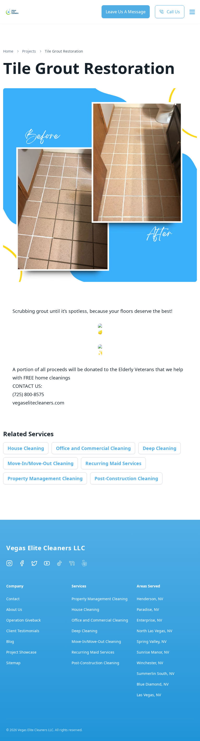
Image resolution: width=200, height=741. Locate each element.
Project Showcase (21, 652)
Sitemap (13, 662)
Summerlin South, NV (155, 673)
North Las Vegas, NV (154, 630)
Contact (13, 598)
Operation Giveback (23, 620)
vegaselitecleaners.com (38, 403)
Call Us (173, 12)
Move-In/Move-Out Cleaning (40, 463)
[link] (64, 51)
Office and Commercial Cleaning (93, 448)
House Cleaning (26, 448)
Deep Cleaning (159, 448)
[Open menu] (192, 12)
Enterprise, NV (149, 620)
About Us (14, 609)
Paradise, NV (148, 609)
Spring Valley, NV (151, 641)
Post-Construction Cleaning (126, 478)
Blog (10, 641)
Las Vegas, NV (149, 694)
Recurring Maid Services (113, 463)
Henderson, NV (150, 598)
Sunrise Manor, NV (153, 652)
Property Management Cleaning (45, 478)
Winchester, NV (150, 662)
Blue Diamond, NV (152, 684)
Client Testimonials (22, 630)
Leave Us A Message (126, 12)
